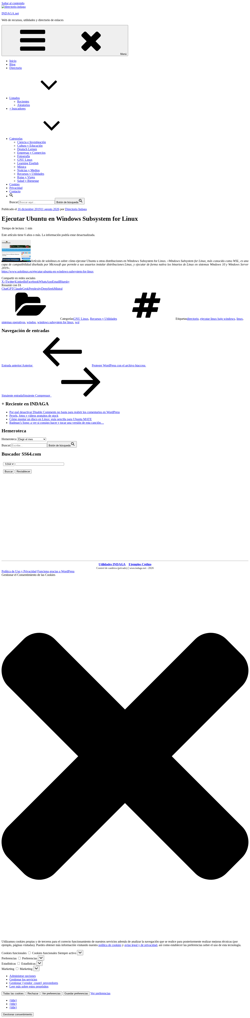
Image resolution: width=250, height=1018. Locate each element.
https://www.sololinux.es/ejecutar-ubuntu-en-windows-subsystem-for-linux (48, 271)
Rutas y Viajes (26, 177)
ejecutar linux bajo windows (217, 318)
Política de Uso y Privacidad (19, 571)
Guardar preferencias (76, 993)
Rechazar (33, 993)
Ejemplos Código (140, 564)
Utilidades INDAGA (112, 564)
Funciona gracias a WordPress (55, 571)
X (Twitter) (8, 281)
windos (31, 322)
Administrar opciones (22, 976)
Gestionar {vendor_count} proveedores (33, 983)
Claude (17, 288)
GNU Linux (24, 159)
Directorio (15, 68)
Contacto (15, 191)
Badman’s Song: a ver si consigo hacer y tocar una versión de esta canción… (56, 422)
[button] (11, 196)
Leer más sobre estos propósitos (28, 986)
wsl (77, 322)
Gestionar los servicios (23, 979)
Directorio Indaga (76, 209)
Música (21, 166)
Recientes (23, 101)
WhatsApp (45, 281)
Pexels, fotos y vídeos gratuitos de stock (33, 415)
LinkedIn (21, 281)
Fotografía (23, 156)
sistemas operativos (13, 322)
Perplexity (35, 288)
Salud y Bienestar (28, 180)
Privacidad (15, 187)
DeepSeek (47, 288)
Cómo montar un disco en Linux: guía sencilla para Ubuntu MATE (50, 419)
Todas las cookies (13, 993)
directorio (193, 318)
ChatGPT (7, 288)
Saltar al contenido (13, 3)
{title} (13, 1000)
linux (240, 318)
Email (55, 281)
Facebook (33, 281)
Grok (25, 288)
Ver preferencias (51, 993)
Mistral (58, 288)
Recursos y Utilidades (30, 173)
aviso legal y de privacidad (140, 945)
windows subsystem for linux (55, 322)
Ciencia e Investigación (31, 142)
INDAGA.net (10, 13)
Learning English (27, 163)
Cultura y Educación (30, 145)
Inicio (12, 61)
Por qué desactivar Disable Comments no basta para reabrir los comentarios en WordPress (64, 412)
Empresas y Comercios (31, 152)
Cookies (14, 184)
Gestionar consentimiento (17, 1014)
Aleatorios (23, 105)
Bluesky (64, 281)
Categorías (15, 138)
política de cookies (109, 945)
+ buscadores (17, 108)
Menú (123, 54)
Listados (14, 98)
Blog (12, 64)
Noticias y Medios (28, 170)
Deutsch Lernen (27, 149)
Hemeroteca (9, 439)
